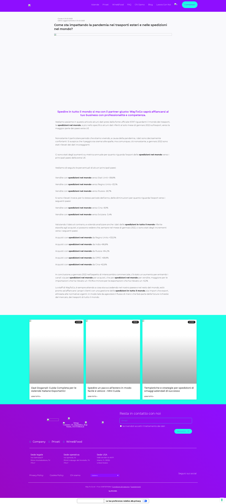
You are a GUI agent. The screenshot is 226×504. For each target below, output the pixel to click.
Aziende (95, 5)
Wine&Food (118, 5)
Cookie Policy (56, 475)
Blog (150, 5)
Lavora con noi (163, 5)
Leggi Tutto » (36, 396)
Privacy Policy (36, 475)
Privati (106, 5)
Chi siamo (140, 5)
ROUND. (114, 491)
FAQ (129, 5)
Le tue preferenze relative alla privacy (123, 501)
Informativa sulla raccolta (90, 501)
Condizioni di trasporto (121, 487)
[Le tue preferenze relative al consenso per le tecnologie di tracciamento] (222, 500)
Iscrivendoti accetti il (143, 426)
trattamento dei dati (154, 426)
